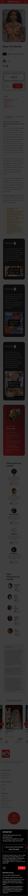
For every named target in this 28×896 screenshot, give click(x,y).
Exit (4, 868)
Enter (22, 868)
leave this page (14, 849)
